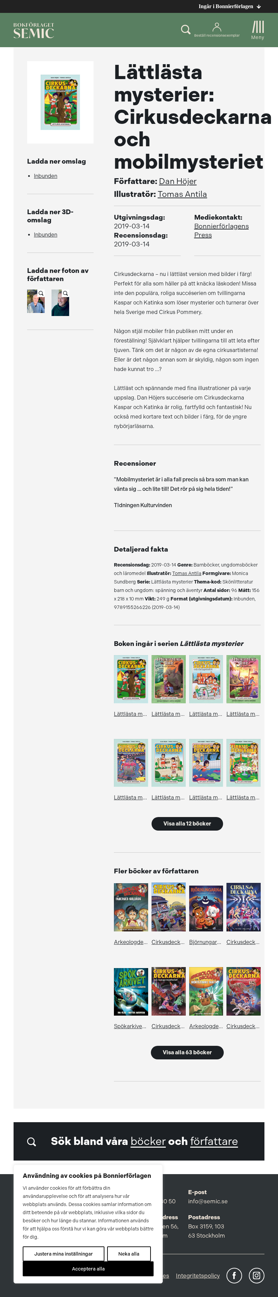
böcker (148, 1141)
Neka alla (128, 1254)
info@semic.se (208, 1201)
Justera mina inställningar (63, 1254)
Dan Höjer (178, 181)
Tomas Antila (182, 194)
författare (214, 1141)
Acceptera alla (88, 1269)
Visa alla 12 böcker (187, 823)
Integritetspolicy (198, 1275)
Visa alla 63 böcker (187, 1052)
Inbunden (45, 176)
